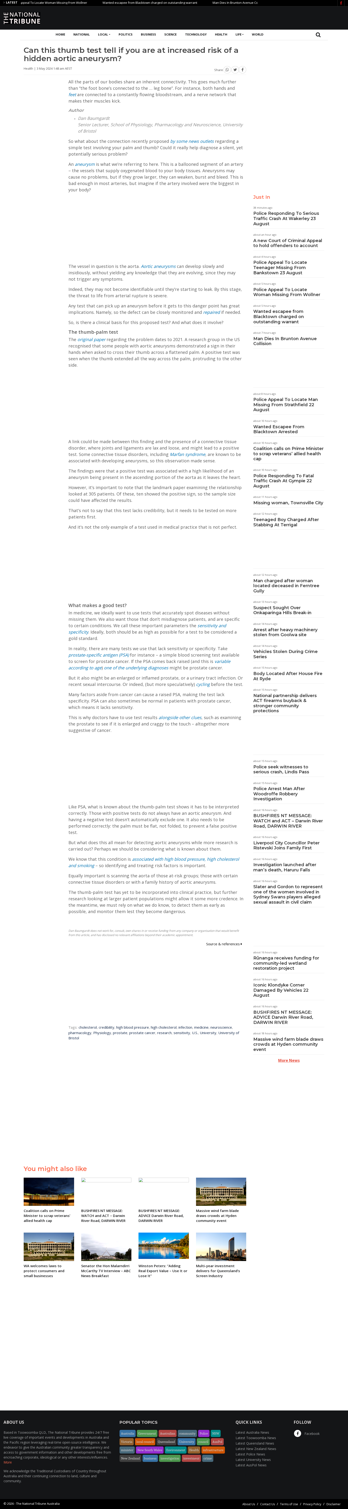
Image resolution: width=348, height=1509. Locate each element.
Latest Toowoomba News (256, 1438)
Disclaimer (333, 1504)
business (150, 1458)
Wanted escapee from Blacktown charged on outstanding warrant (126, 2)
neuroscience (221, 1027)
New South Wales (149, 1450)
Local (103, 34)
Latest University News (253, 1459)
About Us (248, 1504)
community (187, 1433)
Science (170, 34)
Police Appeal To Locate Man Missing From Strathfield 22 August (285, 404)
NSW (215, 1433)
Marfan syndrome (187, 454)
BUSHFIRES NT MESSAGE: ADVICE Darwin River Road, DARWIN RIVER (283, 1017)
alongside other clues (180, 717)
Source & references (223, 943)
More (8, 1462)
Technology (196, 34)
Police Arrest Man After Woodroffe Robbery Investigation (279, 794)
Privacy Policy (312, 1504)
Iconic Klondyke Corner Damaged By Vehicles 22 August (280, 990)
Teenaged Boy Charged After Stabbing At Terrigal (286, 522)
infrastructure (213, 1450)
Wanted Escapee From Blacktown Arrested (278, 429)
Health (221, 34)
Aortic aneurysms (158, 266)
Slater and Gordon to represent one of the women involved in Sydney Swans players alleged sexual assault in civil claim (288, 894)
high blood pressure (132, 1027)
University (208, 1032)
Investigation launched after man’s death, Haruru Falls (284, 867)
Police (204, 1433)
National (81, 34)
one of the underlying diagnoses (136, 668)
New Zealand (130, 1458)
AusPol (217, 1442)
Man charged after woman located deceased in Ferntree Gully (286, 586)
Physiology (102, 1032)
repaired (211, 312)
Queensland (166, 1442)
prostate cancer (142, 1032)
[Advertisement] (258, 17)
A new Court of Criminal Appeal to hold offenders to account (287, 243)
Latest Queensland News (255, 1443)
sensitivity (182, 1032)
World (257, 34)
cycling (203, 684)
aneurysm (85, 164)
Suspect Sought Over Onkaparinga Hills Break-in (282, 610)
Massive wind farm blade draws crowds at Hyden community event (288, 1044)
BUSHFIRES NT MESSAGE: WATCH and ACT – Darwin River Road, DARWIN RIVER (288, 821)
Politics (126, 34)
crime (208, 1458)
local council (145, 1442)
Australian (167, 1433)
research (164, 1032)
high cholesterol (164, 1027)
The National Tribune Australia (38, 1503)
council (203, 1442)
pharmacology (79, 1032)
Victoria (126, 1442)
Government (147, 1433)
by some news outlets (192, 141)
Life (238, 34)
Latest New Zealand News (256, 1448)
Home (60, 34)
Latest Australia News (252, 1432)
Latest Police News (250, 1454)
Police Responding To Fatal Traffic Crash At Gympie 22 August (283, 481)
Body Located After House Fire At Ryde (287, 676)
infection (185, 1027)
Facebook (311, 1433)
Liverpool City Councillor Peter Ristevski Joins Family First (286, 845)
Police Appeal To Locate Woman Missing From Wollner (286, 292)
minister (127, 1450)
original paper (91, 339)
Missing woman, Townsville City (288, 502)
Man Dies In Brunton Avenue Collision (215, 2)
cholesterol (88, 1027)
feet (72, 94)
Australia (127, 1433)
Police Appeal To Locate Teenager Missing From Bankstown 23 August (280, 267)
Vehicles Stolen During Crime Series (285, 654)
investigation (170, 1458)
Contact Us (267, 1504)
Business (148, 34)
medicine (201, 1027)
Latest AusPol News (251, 1465)
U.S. (195, 1032)
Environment (175, 1450)
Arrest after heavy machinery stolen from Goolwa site (285, 632)
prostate (120, 1032)
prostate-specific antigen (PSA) (98, 655)
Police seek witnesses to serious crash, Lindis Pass (281, 769)
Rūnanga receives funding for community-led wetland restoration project (286, 963)
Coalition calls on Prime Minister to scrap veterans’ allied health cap (288, 453)
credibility (106, 1027)
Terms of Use (289, 1504)
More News (289, 1060)
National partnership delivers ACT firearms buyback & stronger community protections (285, 703)
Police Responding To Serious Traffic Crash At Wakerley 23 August (286, 218)
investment (191, 1458)
